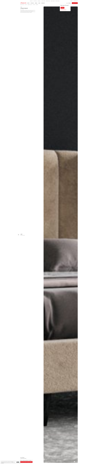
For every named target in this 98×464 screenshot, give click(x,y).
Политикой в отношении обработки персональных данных (7, 462)
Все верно (62, 7)
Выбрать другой (63, 9)
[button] (69, 3)
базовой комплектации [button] (23, 458)
